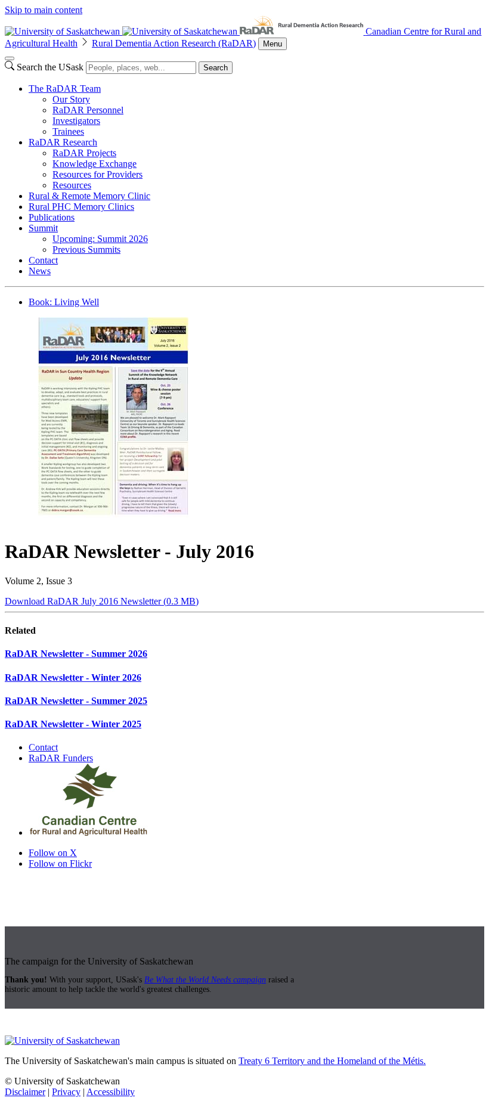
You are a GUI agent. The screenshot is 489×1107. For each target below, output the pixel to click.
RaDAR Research (63, 142)
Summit (43, 228)
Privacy (66, 1092)
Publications (52, 217)
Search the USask (50, 67)
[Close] (9, 58)
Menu (272, 43)
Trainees (68, 131)
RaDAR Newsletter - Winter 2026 (73, 677)
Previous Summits (86, 249)
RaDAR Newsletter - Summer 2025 (76, 701)
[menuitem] (256, 110)
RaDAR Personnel (87, 110)
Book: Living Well (64, 302)
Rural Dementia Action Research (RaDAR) (174, 43)
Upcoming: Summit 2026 (100, 239)
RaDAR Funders (61, 758)
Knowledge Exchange (94, 164)
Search (215, 67)
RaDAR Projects (84, 153)
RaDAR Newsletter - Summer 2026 (76, 654)
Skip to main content (43, 10)
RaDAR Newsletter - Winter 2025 (73, 724)
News (40, 271)
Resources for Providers (97, 174)
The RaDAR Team (65, 88)
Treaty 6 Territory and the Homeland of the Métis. (332, 1061)
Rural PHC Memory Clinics (81, 206)
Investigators (76, 121)
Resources (71, 185)
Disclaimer (25, 1092)
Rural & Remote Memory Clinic (89, 196)
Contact (43, 260)
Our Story (71, 99)
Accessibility (110, 1092)
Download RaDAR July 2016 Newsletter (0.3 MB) (102, 601)
